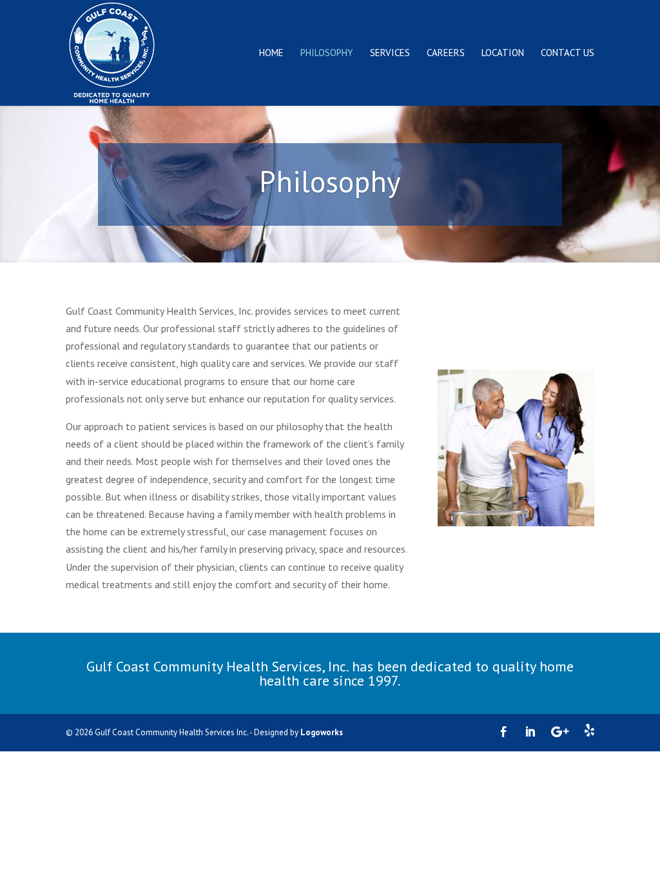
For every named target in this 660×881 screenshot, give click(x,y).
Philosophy (326, 53)
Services (390, 53)
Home (271, 53)
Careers (446, 53)
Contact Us (567, 53)
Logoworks (321, 732)
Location (502, 53)
